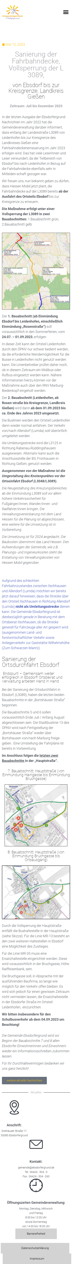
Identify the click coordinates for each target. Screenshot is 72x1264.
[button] (65, 12)
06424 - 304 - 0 (38, 1172)
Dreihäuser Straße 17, (14, 1131)
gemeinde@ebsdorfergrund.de (36, 1167)
